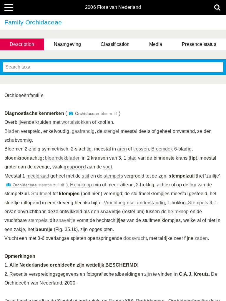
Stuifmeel (41, 193)
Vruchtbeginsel (120, 202)
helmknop (178, 211)
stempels (113, 175)
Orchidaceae (87, 113)
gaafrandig (83, 131)
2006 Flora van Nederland (113, 7)
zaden (201, 238)
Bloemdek (162, 148)
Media (155, 44)
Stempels (198, 202)
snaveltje (65, 220)
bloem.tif (96, 113)
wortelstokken (76, 122)
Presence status (199, 44)
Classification (115, 44)
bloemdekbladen (63, 157)
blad (132, 157)
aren (122, 148)
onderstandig (151, 202)
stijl (85, 175)
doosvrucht (135, 238)
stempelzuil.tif (38, 185)
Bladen (12, 131)
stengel (111, 131)
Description (22, 44)
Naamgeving (67, 44)
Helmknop (81, 184)
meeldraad (37, 175)
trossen (141, 148)
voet (107, 166)
